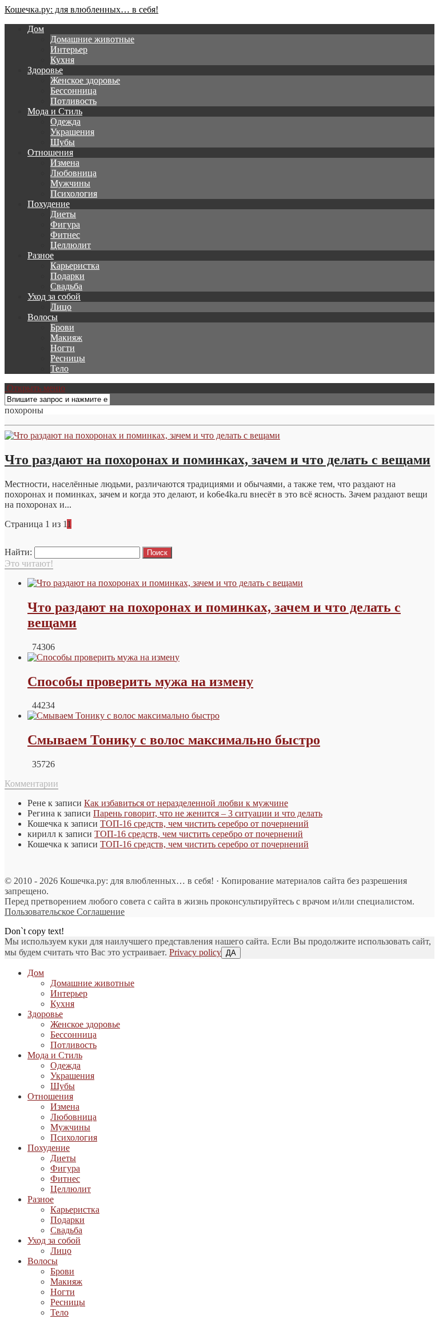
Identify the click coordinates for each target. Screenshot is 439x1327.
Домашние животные (92, 39)
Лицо (60, 307)
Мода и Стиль (54, 111)
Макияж (66, 337)
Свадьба (66, 286)
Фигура (65, 224)
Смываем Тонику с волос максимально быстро (173, 739)
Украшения (72, 132)
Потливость (73, 101)
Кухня (62, 60)
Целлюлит (70, 245)
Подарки (67, 276)
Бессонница (73, 90)
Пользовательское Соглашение (65, 911)
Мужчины (70, 183)
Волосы (42, 317)
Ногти (62, 348)
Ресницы (67, 358)
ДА (231, 953)
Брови (62, 327)
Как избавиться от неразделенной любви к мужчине (186, 803)
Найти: (18, 552)
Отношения (50, 152)
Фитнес (65, 235)
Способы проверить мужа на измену (140, 681)
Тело (59, 368)
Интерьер (68, 49)
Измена (64, 163)
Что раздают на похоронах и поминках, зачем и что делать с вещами (217, 459)
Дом (35, 29)
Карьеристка (74, 265)
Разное (40, 255)
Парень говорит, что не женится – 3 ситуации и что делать (207, 813)
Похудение (48, 204)
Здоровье (45, 70)
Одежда (65, 121)
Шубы (62, 142)
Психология (73, 193)
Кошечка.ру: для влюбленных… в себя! (81, 9)
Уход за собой (54, 296)
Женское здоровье (85, 80)
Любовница (73, 173)
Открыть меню (35, 388)
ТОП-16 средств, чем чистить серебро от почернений (204, 823)
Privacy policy (195, 952)
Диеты (63, 214)
